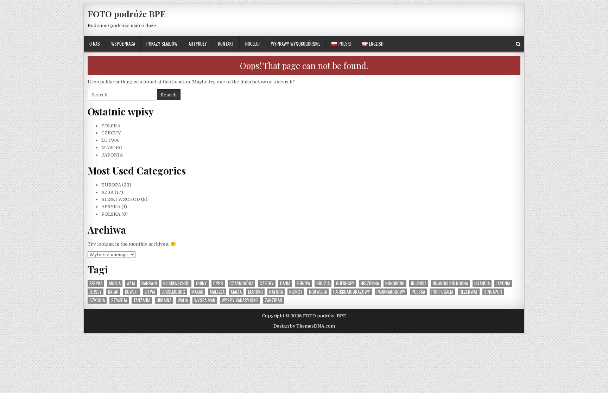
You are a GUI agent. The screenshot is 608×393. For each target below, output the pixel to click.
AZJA (107, 192)
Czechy (267, 283)
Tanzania (141, 300)
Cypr (218, 283)
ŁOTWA (110, 140)
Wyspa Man (204, 300)
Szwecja (119, 300)
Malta (236, 292)
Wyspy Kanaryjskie (240, 300)
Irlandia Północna (450, 283)
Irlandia (418, 283)
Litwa (150, 292)
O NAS (94, 43)
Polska (418, 292)
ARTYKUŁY (198, 43)
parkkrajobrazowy (351, 292)
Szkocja (97, 300)
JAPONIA (112, 155)
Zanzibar (273, 300)
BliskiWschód (176, 283)
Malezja (217, 292)
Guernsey (345, 283)
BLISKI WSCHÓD (120, 199)
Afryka (95, 283)
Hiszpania (370, 283)
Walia (183, 300)
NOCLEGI (252, 43)
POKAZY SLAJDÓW (161, 43)
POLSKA (110, 125)
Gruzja (323, 283)
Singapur (493, 292)
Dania (285, 283)
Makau (197, 292)
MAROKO (111, 147)
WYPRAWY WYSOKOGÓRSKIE (295, 43)
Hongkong (395, 283)
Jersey (95, 292)
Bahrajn (149, 283)
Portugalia (442, 292)
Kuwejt (131, 292)
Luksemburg (173, 292)
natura (276, 292)
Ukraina (164, 300)
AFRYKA (110, 206)
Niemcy (296, 292)
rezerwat (469, 292)
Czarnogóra (241, 283)
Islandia (482, 283)
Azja (131, 283)
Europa (303, 283)
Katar (113, 292)
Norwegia (318, 292)
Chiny (201, 283)
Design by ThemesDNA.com (304, 326)
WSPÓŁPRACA (123, 43)
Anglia (115, 283)
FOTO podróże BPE (127, 13)
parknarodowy (390, 292)
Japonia (503, 283)
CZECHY (111, 132)
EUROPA (111, 185)
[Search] (518, 44)
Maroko (255, 292)
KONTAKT (226, 43)
